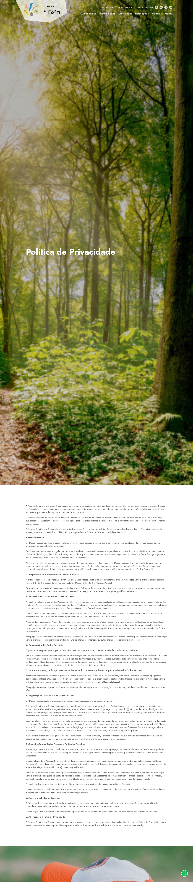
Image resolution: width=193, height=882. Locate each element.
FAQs (120, 7)
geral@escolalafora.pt (109, 681)
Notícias (157, 14)
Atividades (125, 14)
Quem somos (88, 14)
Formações (142, 14)
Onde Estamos (141, 7)
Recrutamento (108, 7)
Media (168, 14)
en (151, 7)
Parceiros (129, 7)
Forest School (107, 14)
